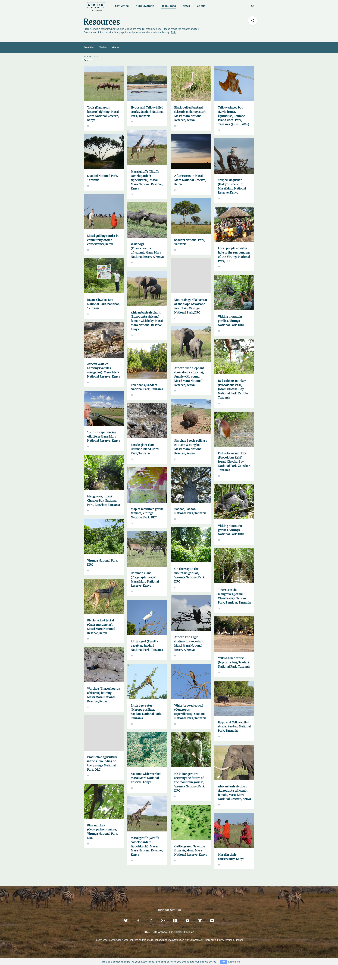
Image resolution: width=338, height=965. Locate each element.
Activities (122, 6)
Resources (168, 6)
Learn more (234, 961)
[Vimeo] (200, 924)
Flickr (173, 32)
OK (223, 962)
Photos (103, 47)
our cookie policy (205, 961)
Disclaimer (175, 932)
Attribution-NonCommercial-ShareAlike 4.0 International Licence (207, 940)
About (201, 6)
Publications (145, 6)
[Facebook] (138, 924)
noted (125, 940)
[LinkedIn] (175, 924)
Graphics (88, 47)
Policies (189, 932)
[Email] (212, 924)
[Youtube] (187, 924)
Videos (115, 47)
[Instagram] (150, 924)
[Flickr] (163, 924)
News (186, 6)
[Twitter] (126, 924)
